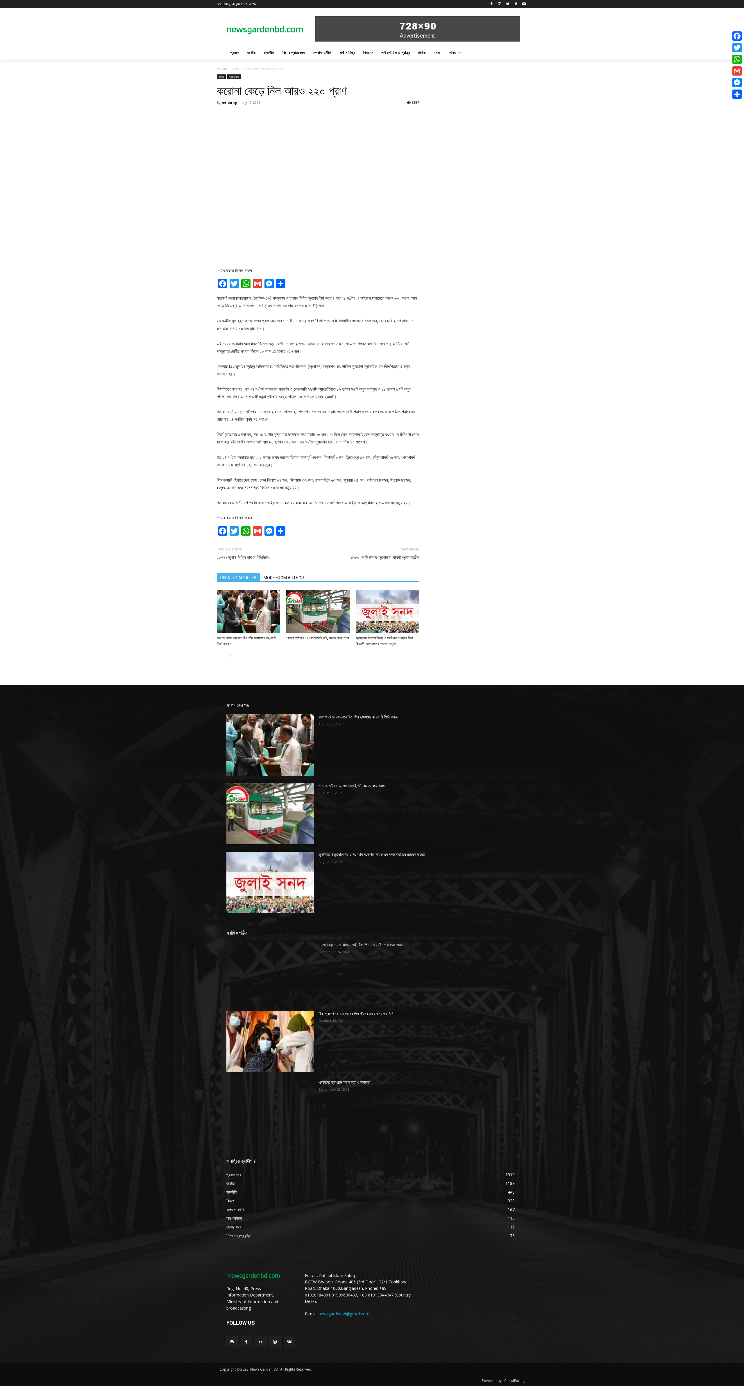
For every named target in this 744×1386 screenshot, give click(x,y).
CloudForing (514, 1380)
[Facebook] (491, 4)
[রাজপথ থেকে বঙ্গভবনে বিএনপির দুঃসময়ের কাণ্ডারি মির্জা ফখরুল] (248, 611)
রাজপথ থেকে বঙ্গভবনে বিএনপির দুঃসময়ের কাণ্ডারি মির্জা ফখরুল (359, 717)
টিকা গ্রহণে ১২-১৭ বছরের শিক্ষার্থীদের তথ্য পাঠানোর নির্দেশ (357, 1013)
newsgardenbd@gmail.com (344, 1314)
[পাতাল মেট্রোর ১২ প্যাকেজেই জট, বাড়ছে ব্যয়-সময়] (318, 611)
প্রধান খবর (234, 77)
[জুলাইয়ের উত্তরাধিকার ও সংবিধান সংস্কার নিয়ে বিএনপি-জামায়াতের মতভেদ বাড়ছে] (387, 611)
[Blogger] (232, 1341)
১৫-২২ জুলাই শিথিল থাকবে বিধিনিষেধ (243, 557)
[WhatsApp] (737, 59)
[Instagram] (499, 4)
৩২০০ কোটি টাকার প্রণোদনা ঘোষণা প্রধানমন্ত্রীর (384, 557)
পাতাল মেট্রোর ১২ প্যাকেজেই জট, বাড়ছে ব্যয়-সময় (317, 638)
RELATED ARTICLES (238, 577)
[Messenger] (737, 82)
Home (222, 68)
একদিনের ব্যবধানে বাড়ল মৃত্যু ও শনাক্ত (344, 1082)
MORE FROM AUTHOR (284, 577)
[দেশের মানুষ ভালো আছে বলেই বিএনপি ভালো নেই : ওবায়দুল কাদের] (270, 972)
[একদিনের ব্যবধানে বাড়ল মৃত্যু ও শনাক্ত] (270, 1110)
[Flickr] (260, 1341)
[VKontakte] (289, 1341)
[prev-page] (220, 655)
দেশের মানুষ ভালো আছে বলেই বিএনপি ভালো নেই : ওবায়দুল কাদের (361, 945)
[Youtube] (524, 4)
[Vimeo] (515, 4)
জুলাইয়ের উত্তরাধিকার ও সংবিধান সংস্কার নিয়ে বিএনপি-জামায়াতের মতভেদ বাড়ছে (372, 854)
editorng (229, 102)
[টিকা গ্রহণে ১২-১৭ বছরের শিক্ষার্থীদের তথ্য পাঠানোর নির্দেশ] (270, 1041)
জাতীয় (236, 68)
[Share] (737, 94)
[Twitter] (508, 4)
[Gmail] (737, 71)
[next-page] (229, 655)
